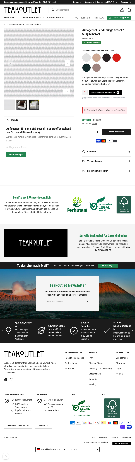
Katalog (92, 384)
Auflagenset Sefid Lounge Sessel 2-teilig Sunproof (26, 24)
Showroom (89, 2)
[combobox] (79, 10)
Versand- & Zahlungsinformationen (95, 442)
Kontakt (85, 18)
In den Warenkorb (116, 132)
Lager (118, 368)
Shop (6, 24)
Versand (94, 123)
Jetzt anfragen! (108, 266)
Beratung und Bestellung (100, 368)
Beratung (77, 2)
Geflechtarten (71, 363)
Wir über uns (122, 358)
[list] (39, 63)
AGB (93, 438)
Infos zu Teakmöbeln (75, 358)
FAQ (75, 18)
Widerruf (115, 438)
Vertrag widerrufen (121, 443)
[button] (129, 10)
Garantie (93, 379)
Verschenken (95, 374)
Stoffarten (69, 368)
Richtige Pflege (96, 363)
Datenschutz (126, 438)
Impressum (103, 438)
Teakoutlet (13, 438)
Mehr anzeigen (16, 154)
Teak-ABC (98, 18)
